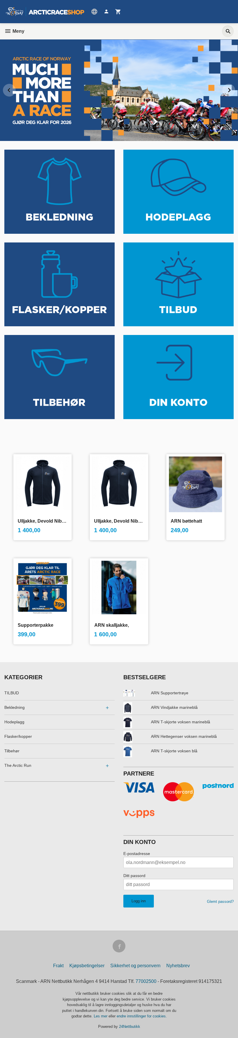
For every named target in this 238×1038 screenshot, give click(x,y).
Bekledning (14, 707)
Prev (15, 89)
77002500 (146, 981)
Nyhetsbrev (178, 965)
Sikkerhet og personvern (135, 965)
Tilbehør (11, 751)
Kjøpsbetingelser (86, 965)
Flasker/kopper (18, 736)
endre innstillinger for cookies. (142, 1016)
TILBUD (11, 693)
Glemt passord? (220, 901)
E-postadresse (136, 853)
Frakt (58, 965)
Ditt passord (134, 875)
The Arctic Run (17, 765)
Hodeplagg (14, 722)
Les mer (101, 1016)
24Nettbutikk (129, 1026)
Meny (17, 31)
